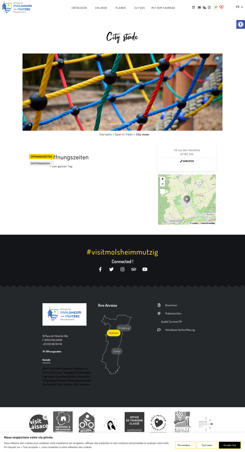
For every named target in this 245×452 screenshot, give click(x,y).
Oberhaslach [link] (49, 384)
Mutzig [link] (71, 380)
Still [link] (76, 384)
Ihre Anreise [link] (107, 305)
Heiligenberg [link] (49, 380)
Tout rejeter (207, 445)
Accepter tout (230, 445)
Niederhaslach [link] (83, 380)
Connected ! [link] (122, 261)
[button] (187, 199)
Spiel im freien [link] (124, 134)
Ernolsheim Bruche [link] (66, 376)
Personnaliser (184, 445)
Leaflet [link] (195, 223)
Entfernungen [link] (40, 163)
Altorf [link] (45, 368)
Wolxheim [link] (84, 384)
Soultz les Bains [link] (65, 384)
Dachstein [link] (67, 368)
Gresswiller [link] (84, 376)
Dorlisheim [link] (57, 372)
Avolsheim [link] (55, 368)
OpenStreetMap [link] (208, 223)
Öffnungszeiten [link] (41, 156)
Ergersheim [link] (48, 376)
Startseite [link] (105, 134)
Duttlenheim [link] (84, 372)
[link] (240, 24)
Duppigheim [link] (70, 372)
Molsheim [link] (62, 380)
